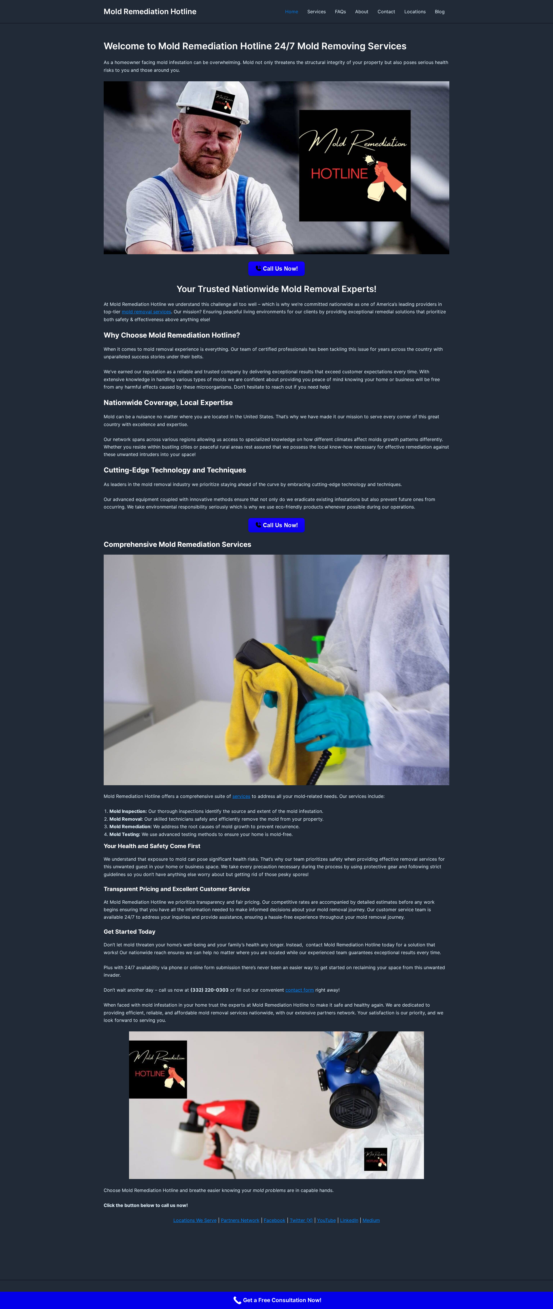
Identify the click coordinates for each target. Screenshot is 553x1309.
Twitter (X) (301, 1220)
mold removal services (146, 311)
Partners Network (240, 1220)
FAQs (340, 11)
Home (291, 11)
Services (316, 11)
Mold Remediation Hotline (150, 11)
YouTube (326, 1220)
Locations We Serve (195, 1220)
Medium (371, 1220)
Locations (415, 11)
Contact (386, 11)
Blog (440, 11)
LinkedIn (349, 1220)
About (361, 11)
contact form (299, 990)
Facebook (274, 1220)
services (241, 796)
